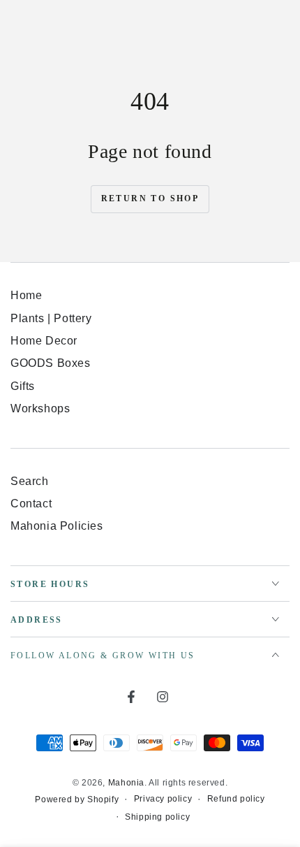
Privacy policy (163, 799)
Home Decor (43, 341)
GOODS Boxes (50, 363)
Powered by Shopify (77, 799)
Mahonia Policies (56, 526)
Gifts (22, 386)
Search (29, 481)
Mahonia (126, 783)
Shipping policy (157, 817)
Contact (31, 503)
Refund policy (236, 799)
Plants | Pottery (51, 318)
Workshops (40, 408)
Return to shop (150, 198)
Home (26, 295)
